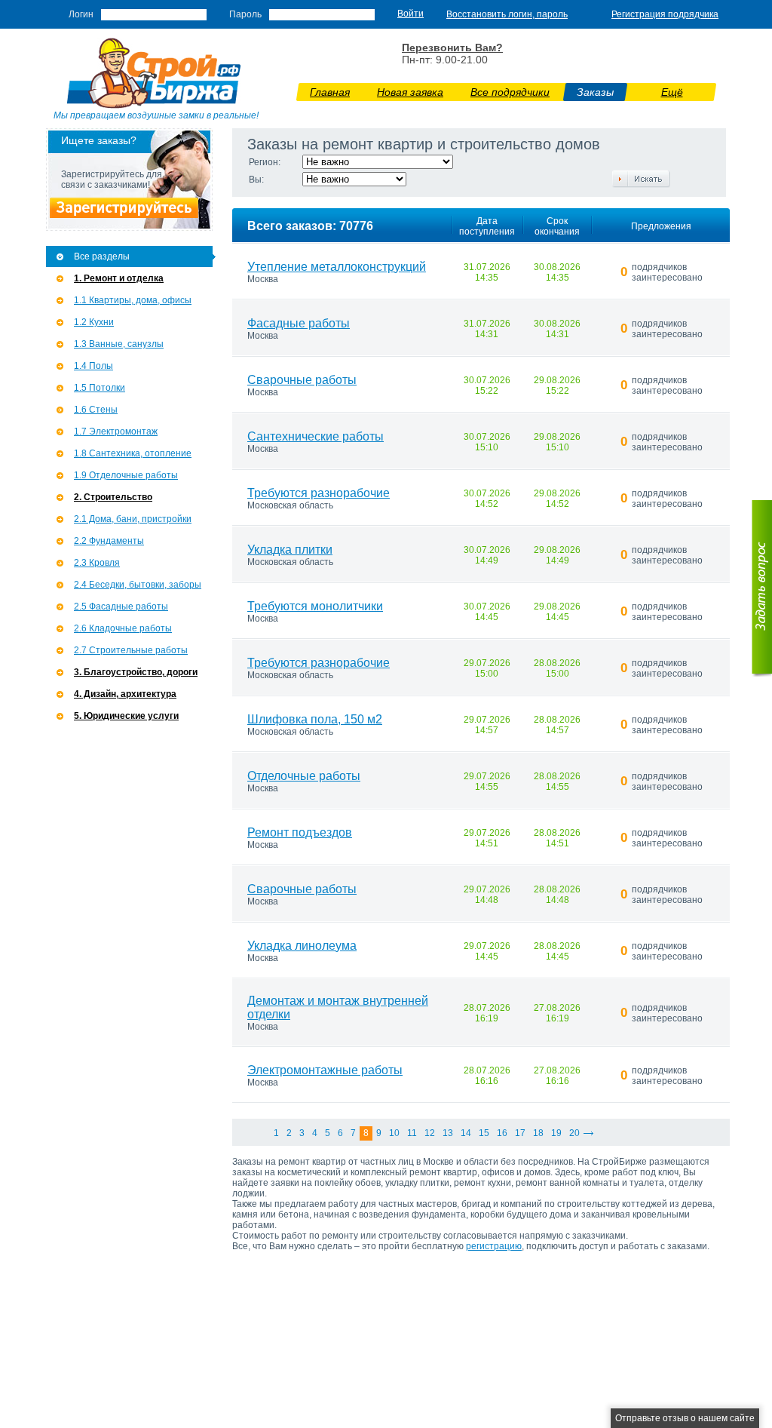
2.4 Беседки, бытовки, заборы (137, 584)
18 (538, 1133)
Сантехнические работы (315, 436)
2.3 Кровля (97, 562)
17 (520, 1133)
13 (448, 1133)
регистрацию (494, 1246)
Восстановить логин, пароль (507, 14)
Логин (81, 14)
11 (412, 1133)
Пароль (245, 14)
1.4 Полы (93, 366)
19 (556, 1133)
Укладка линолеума (302, 945)
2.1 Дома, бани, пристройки (132, 519)
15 (484, 1133)
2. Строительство (113, 497)
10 (394, 1133)
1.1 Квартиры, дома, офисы (132, 300)
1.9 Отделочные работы (126, 475)
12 (429, 1133)
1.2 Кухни (94, 322)
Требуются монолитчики (315, 606)
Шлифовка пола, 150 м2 (314, 719)
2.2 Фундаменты (109, 541)
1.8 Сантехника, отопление (132, 453)
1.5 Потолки (99, 387)
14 (466, 1133)
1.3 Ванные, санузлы (119, 344)
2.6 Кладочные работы (123, 628)
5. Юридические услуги (126, 716)
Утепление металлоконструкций (336, 266)
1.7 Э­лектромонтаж (116, 431)
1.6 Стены (96, 409)
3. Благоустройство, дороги (136, 672)
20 (574, 1133)
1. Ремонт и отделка (119, 278)
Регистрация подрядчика (664, 14)
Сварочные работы (302, 379)
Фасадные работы (298, 323)
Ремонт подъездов (299, 832)
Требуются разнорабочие (318, 493)
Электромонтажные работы (325, 1070)
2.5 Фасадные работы (121, 606)
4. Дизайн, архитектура (125, 694)
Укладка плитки (289, 549)
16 (502, 1133)
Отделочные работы (303, 775)
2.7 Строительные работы (131, 650)
